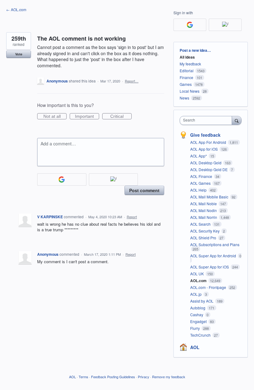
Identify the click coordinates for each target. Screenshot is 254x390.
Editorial (187, 70)
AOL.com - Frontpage (208, 287)
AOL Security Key (205, 230)
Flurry (195, 328)
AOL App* (199, 155)
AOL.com (199, 280)
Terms (83, 376)
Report (132, 216)
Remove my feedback (168, 376)
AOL (194, 347)
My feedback (190, 63)
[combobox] (207, 120)
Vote (18, 54)
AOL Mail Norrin (204, 217)
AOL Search (201, 224)
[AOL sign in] (113, 179)
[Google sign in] (61, 179)
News (184, 97)
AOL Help (199, 190)
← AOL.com (16, 9)
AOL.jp (196, 294)
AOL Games (201, 183)
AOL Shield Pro (203, 237)
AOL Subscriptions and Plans (214, 244)
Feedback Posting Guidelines (113, 376)
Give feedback (205, 135)
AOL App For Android (208, 142)
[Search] (237, 120)
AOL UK (197, 273)
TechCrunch (201, 335)
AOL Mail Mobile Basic (209, 196)
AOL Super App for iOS (210, 266)
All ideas (187, 57)
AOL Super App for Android (213, 255)
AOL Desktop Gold (206, 162)
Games (186, 84)
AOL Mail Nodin (204, 210)
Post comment (144, 190)
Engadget (199, 321)
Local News (189, 91)
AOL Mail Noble (204, 203)
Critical (121, 116)
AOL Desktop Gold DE (209, 169)
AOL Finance (201, 176)
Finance (186, 77)
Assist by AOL (202, 301)
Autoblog (198, 307)
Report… (131, 80)
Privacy (143, 376)
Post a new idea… (195, 50)
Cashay (197, 314)
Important (87, 116)
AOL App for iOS (204, 149)
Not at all (55, 116)
